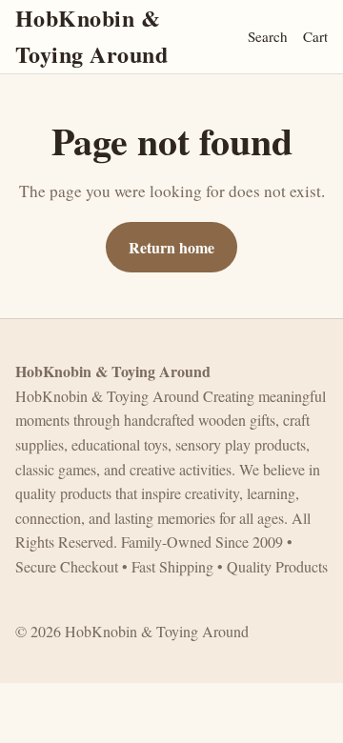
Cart (315, 36)
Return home (171, 247)
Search (268, 36)
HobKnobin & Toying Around (91, 35)
